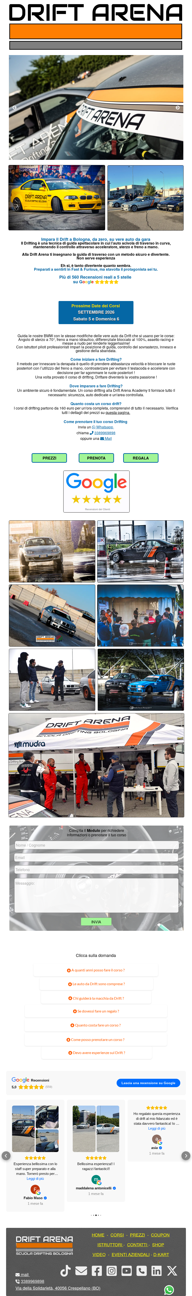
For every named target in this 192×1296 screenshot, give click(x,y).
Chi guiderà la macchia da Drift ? (98, 998)
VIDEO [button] (99, 1254)
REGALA (141, 458)
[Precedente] (14, 107)
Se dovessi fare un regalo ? (98, 1011)
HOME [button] (98, 1235)
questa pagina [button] (117, 412)
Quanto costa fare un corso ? (97, 1025)
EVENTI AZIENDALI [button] (131, 1254)
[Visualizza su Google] (35, 1179)
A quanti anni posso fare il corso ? (98, 970)
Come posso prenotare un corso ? (97, 1039)
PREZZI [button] (137, 1235)
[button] (6, 1150)
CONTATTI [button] (137, 1244)
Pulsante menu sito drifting (175, 31)
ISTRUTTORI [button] (109, 1244)
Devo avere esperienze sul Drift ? (98, 1052)
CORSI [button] (117, 1235)
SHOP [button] (158, 1244)
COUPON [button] (160, 1235)
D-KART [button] (161, 1254)
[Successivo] (177, 107)
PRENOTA (96, 458)
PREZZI (49, 458)
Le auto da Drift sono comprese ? (98, 983)
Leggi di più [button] (95, 1128)
